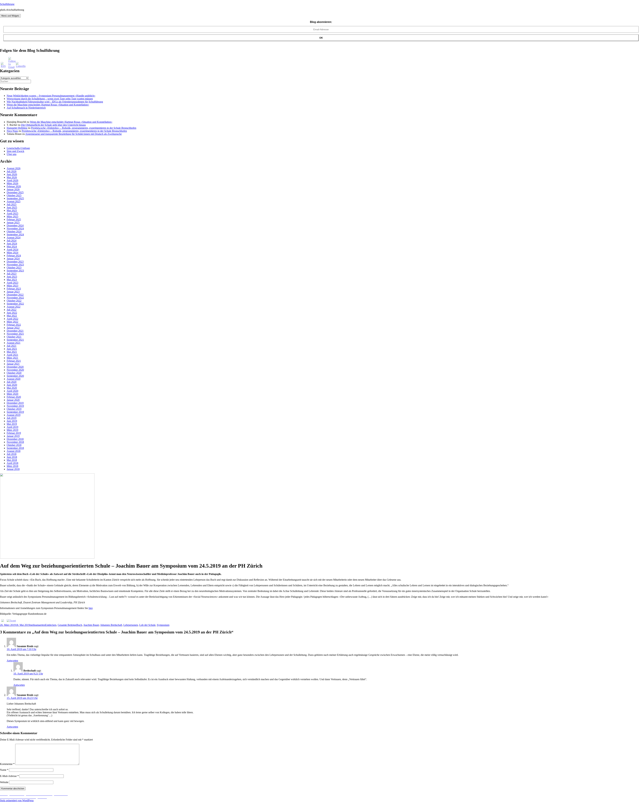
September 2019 (15, 412)
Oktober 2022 (14, 300)
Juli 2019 (11, 418)
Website (4, 782)
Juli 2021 (11, 345)
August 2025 (13, 201)
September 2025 (15, 198)
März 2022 (12, 321)
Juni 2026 (12, 174)
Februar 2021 (14, 360)
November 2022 (15, 297)
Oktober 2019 (14, 409)
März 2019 (12, 430)
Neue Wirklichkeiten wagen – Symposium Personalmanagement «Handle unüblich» (51, 95)
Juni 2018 (12, 457)
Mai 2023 (12, 279)
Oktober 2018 (14, 445)
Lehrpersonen (130, 625)
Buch (79, 625)
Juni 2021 (12, 348)
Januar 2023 (13, 291)
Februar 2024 (14, 255)
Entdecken (50, 625)
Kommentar (7, 764)
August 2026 (13, 168)
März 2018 (12, 466)
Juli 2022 (11, 309)
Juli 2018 (11, 454)
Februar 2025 (14, 219)
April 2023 (12, 282)
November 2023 (15, 264)
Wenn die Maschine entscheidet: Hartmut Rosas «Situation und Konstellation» (48, 104)
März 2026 (12, 183)
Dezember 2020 (15, 366)
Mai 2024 (12, 246)
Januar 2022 (13, 327)
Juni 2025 (12, 207)
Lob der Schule (147, 625)
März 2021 (12, 357)
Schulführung (7, 4)
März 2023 (12, 285)
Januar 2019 (13, 436)
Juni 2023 (12, 276)
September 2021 (15, 339)
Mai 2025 (12, 210)
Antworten (12, 660)
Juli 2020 (11, 381)
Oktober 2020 (14, 372)
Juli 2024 (11, 240)
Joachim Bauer (91, 625)
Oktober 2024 (14, 231)
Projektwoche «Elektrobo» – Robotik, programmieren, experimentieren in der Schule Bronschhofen (83, 127)
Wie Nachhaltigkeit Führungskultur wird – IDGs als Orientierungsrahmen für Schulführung (55, 101)
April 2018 (12, 463)
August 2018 (13, 451)
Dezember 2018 (15, 439)
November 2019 (15, 406)
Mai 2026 (12, 177)
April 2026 (12, 180)
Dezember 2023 (15, 261)
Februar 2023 (14, 288)
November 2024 (15, 228)
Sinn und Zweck (15, 151)
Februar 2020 (14, 396)
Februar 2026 (14, 186)
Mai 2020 (12, 387)
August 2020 (13, 378)
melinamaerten (37, 625)
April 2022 (12, 318)
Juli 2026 (11, 171)
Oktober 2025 (14, 195)
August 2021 (13, 342)
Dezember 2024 (15, 225)
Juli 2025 (11, 204)
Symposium (163, 625)
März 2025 (12, 216)
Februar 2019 (14, 433)
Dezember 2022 (15, 294)
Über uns (11, 154)
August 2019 (13, 415)
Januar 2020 (13, 399)
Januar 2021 (13, 363)
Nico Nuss (12, 130)
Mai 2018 (12, 460)
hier (90, 608)
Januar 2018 (13, 469)
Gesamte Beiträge (67, 625)
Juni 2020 (12, 384)
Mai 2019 (12, 424)
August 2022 (13, 306)
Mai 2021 (12, 351)
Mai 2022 (12, 315)
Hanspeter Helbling (17, 127)
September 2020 (15, 375)
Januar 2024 (13, 258)
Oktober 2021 (14, 336)
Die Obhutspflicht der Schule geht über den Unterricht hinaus (53, 124)
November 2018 (15, 442)
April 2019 (12, 427)
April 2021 (12, 354)
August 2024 (13, 237)
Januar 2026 (13, 189)
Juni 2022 (12, 312)
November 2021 (15, 333)
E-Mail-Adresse (9, 776)
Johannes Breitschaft (111, 625)
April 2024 (12, 249)
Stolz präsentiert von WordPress (17, 800)
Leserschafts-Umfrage (18, 148)
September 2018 (15, 448)
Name (4, 769)
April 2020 (12, 390)
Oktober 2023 (14, 267)
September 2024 (15, 234)
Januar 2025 (13, 222)
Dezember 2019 (15, 403)
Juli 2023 (11, 273)
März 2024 (12, 252)
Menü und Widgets (10, 16)
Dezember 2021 (15, 330)
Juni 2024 (12, 243)
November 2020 (15, 369)
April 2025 (12, 213)
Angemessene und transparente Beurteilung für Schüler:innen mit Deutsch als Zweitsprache (73, 133)
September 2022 (15, 303)
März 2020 (12, 393)
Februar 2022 (14, 324)
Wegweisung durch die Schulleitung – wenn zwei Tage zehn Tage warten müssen (50, 98)
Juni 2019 (12, 421)
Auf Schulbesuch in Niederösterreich (26, 107)
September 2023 (15, 270)
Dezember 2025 (15, 192)
